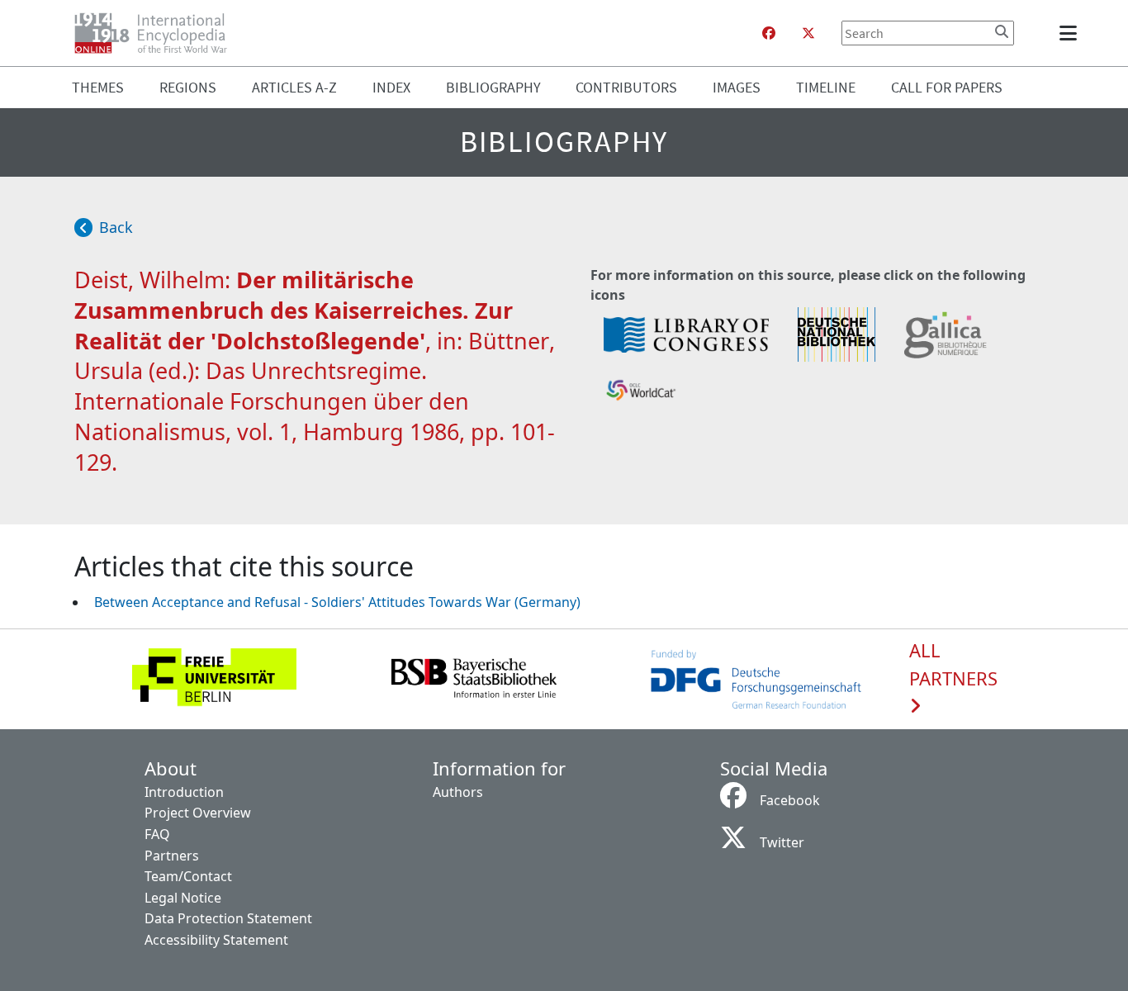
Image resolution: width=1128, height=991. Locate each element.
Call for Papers (946, 87)
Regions (187, 87)
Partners (172, 855)
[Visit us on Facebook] (768, 33)
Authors (458, 792)
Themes (98, 87)
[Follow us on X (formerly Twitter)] (808, 33)
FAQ (157, 834)
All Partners (953, 664)
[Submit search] (1001, 31)
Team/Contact (188, 876)
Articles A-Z (294, 87)
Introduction (184, 792)
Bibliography (493, 87)
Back (116, 227)
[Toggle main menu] (1071, 33)
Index (391, 87)
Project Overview (198, 813)
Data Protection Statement (228, 918)
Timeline (825, 87)
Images (737, 87)
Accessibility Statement (216, 940)
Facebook (790, 800)
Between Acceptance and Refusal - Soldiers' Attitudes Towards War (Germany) (337, 602)
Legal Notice (183, 898)
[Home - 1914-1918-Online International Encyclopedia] (157, 33)
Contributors (626, 87)
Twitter (782, 842)
